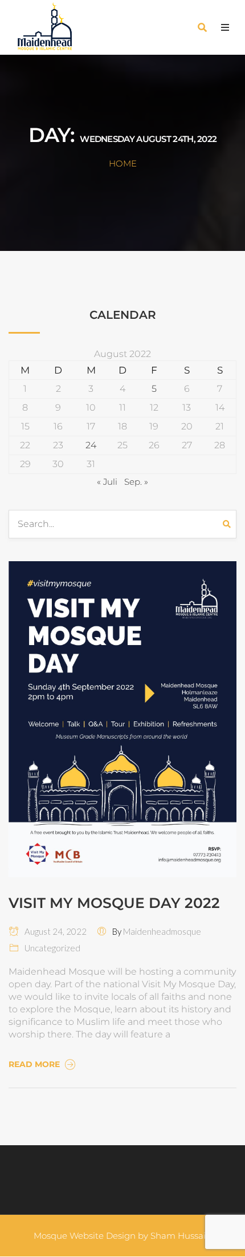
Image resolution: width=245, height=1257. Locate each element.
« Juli (107, 481)
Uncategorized (52, 948)
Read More (35, 1064)
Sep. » (136, 481)
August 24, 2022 (53, 931)
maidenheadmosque (162, 931)
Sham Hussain (180, 1235)
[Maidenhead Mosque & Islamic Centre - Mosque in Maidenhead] (60, 27)
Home (123, 163)
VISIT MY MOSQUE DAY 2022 (114, 902)
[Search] (229, 524)
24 (90, 445)
